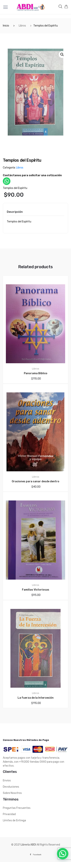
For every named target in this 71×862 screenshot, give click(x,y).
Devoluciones (11, 786)
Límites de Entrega (14, 820)
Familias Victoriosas (35, 589)
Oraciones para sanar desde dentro (35, 481)
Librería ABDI (28, 844)
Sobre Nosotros (12, 793)
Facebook (37, 854)
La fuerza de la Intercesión (36, 697)
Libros (22, 25)
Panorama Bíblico (35, 373)
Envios (7, 780)
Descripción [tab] (15, 212)
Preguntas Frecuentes (16, 808)
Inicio (6, 25)
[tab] (15, 213)
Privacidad (9, 814)
